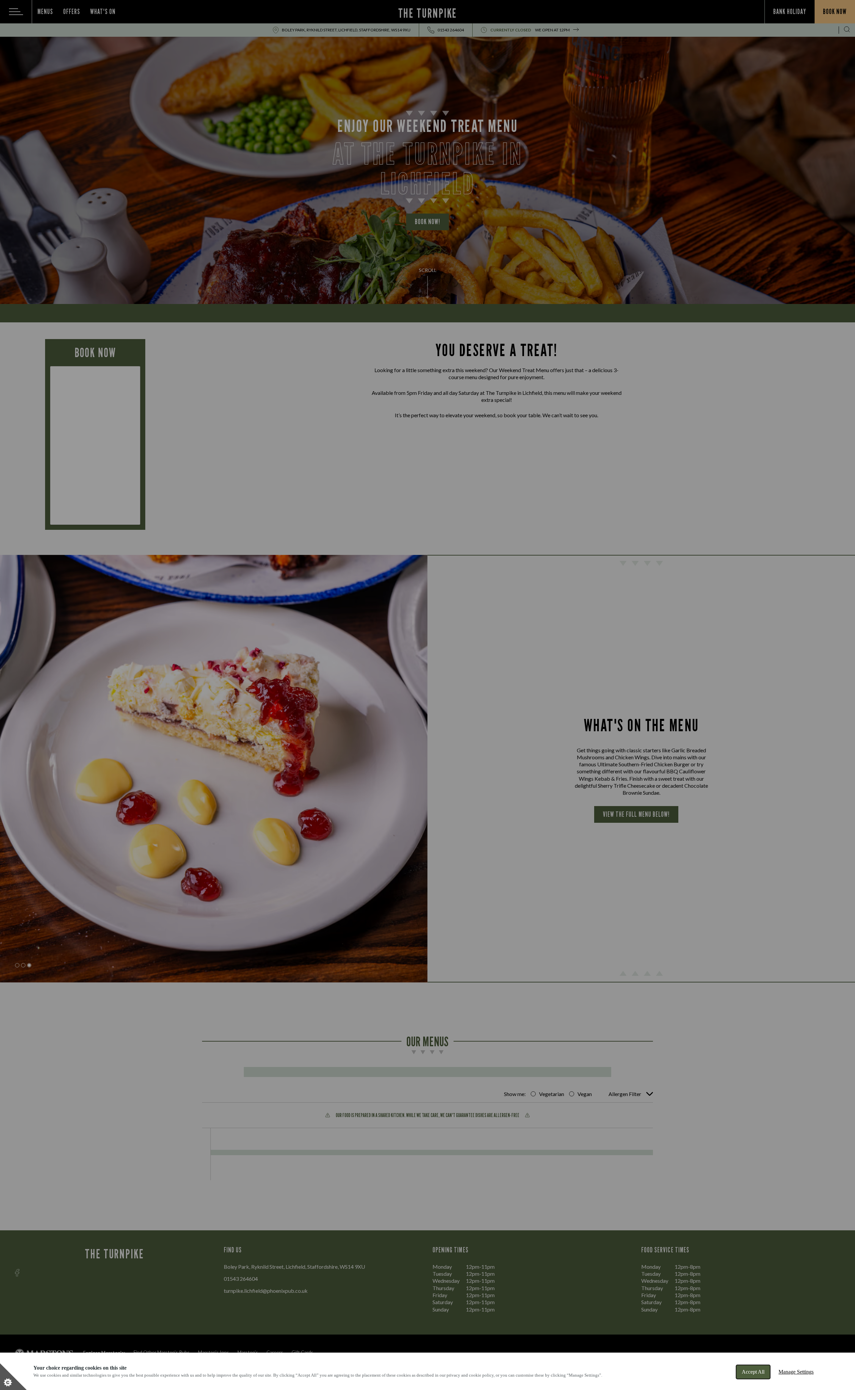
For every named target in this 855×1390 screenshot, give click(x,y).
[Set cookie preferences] (13, 1376)
